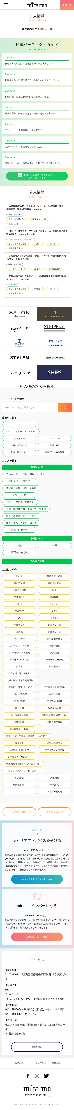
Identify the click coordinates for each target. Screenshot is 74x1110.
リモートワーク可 (54, 659)
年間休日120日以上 (17, 219)
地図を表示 (37, 1047)
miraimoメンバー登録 (37, 937)
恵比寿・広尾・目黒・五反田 (21, 488)
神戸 (54, 545)
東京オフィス (54, 625)
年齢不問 (19, 722)
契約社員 (54, 652)
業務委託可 (19, 597)
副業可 (19, 666)
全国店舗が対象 (54, 722)
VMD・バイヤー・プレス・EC (20, 239)
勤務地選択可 (19, 784)
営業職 (37, 289)
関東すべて (37, 467)
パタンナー (54, 438)
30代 (19, 604)
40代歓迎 (19, 708)
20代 (54, 611)
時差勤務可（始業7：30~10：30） (23, 764)
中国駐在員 (54, 694)
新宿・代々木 (19, 495)
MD (19, 424)
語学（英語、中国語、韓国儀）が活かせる (26, 736)
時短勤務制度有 (54, 743)
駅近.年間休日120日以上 (19, 673)
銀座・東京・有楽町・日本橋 (21, 523)
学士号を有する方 (19, 715)
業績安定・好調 (39, 219)
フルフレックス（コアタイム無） (22, 771)
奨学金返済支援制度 (54, 750)
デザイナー (19, 438)
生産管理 (19, 611)
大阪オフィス (54, 632)
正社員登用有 (14, 224)
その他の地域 (37, 561)
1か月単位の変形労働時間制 (19, 680)
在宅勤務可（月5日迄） (19, 757)
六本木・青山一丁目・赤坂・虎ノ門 (25, 474)
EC (37, 244)
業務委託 (54, 618)
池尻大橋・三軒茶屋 (19, 481)
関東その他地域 (19, 529)
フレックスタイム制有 (19, 652)
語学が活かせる (54, 638)
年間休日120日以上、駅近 (19, 687)
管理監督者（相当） (19, 729)
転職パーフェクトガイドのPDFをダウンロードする (40, 176)
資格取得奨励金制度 (19, 750)
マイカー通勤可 (54, 791)
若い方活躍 (19, 583)
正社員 (52, 244)
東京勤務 (19, 777)
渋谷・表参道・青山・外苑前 (21, 516)
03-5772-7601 (13, 994)
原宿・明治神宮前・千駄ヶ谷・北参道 (26, 509)
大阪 (19, 545)
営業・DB (13, 285)
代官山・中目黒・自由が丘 (20, 502)
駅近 (54, 590)
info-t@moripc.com (53, 998)
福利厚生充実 (14, 248)
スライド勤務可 (19, 694)
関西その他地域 (19, 552)
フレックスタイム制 (17, 244)
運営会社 (56, 1063)
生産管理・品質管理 (54, 452)
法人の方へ (40, 1063)
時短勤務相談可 (54, 701)
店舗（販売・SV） (19, 452)
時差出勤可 (19, 701)
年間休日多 (19, 625)
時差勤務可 (54, 666)
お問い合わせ (21, 1063)
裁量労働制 (54, 645)
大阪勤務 (54, 777)
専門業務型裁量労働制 (54, 687)
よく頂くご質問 (54, 811)
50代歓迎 (54, 784)
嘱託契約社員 (54, 708)
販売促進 (19, 743)
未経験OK (54, 597)
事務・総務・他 (14, 215)
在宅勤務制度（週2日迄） (54, 715)
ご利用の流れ (19, 811)
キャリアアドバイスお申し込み (37, 879)
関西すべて (37, 538)
